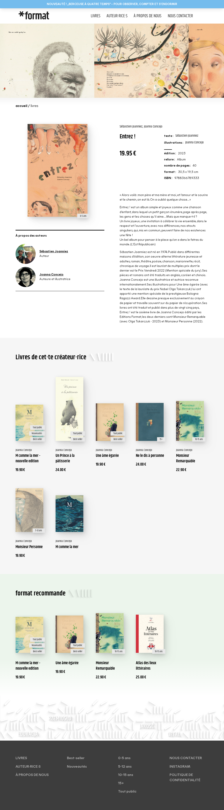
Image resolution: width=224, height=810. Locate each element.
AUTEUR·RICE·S (117, 16)
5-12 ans (125, 767)
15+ (121, 783)
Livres (21, 758)
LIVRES (95, 16)
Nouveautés (77, 767)
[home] (42, 16)
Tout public (127, 791)
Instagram (180, 767)
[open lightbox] (47, 61)
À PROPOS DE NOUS (147, 16)
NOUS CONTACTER (180, 16)
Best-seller (75, 758)
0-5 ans (124, 758)
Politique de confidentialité (185, 777)
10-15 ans (125, 775)
